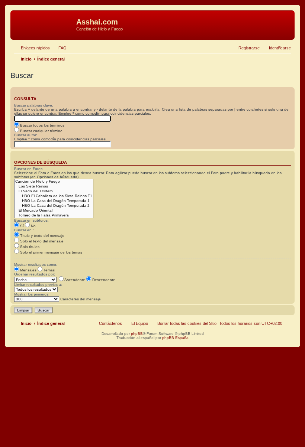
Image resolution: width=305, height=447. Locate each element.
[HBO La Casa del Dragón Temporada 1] (54, 201)
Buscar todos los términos (41, 125)
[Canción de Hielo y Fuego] (54, 181)
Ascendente (74, 280)
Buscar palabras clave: (33, 105)
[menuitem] (59, 47)
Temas (48, 270)
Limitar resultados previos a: (38, 285)
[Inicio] (44, 24)
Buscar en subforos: (31, 220)
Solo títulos (29, 247)
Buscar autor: (25, 135)
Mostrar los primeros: (31, 294)
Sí (21, 226)
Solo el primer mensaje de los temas (50, 252)
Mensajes (27, 270)
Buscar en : (24, 230)
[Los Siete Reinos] (54, 186)
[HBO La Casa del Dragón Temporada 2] (54, 205)
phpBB (137, 334)
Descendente (103, 280)
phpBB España (175, 338)
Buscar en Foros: (29, 169)
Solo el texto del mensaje (41, 241)
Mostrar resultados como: (35, 264)
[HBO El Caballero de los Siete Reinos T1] (54, 196)
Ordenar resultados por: (34, 274)
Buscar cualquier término (40, 131)
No (33, 226)
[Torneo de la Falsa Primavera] (54, 215)
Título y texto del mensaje (41, 236)
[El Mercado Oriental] (54, 210)
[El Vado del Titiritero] (54, 191)
